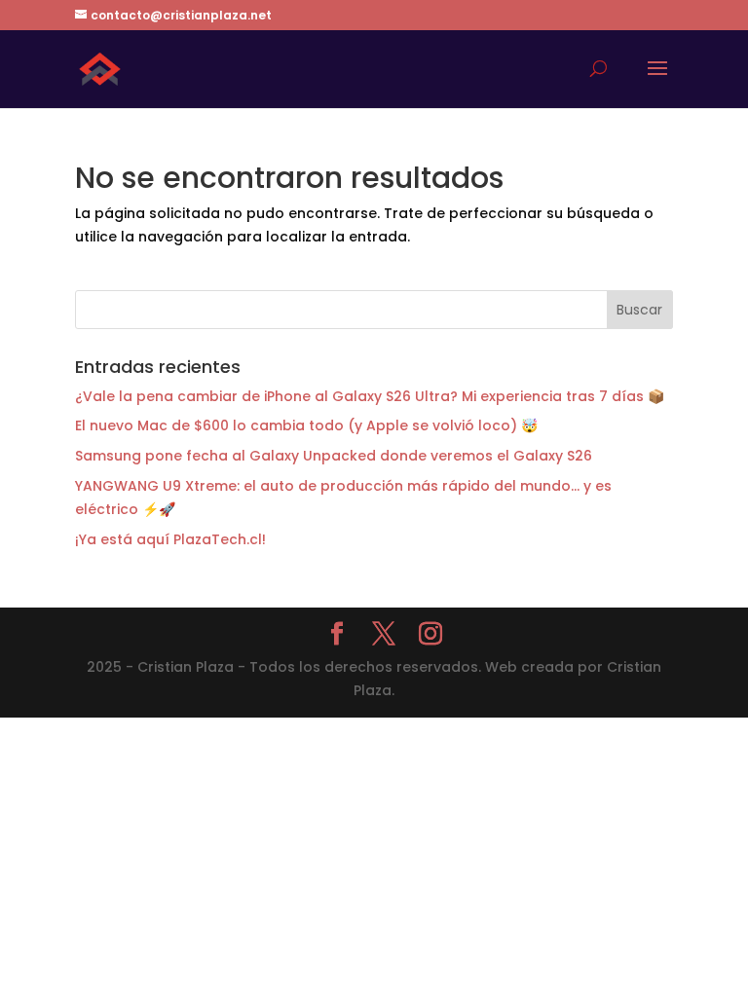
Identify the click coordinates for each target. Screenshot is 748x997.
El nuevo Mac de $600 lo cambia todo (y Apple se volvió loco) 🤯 (306, 425)
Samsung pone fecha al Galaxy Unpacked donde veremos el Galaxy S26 (333, 455)
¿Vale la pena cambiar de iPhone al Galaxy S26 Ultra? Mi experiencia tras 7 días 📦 (369, 396)
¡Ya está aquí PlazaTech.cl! (170, 539)
